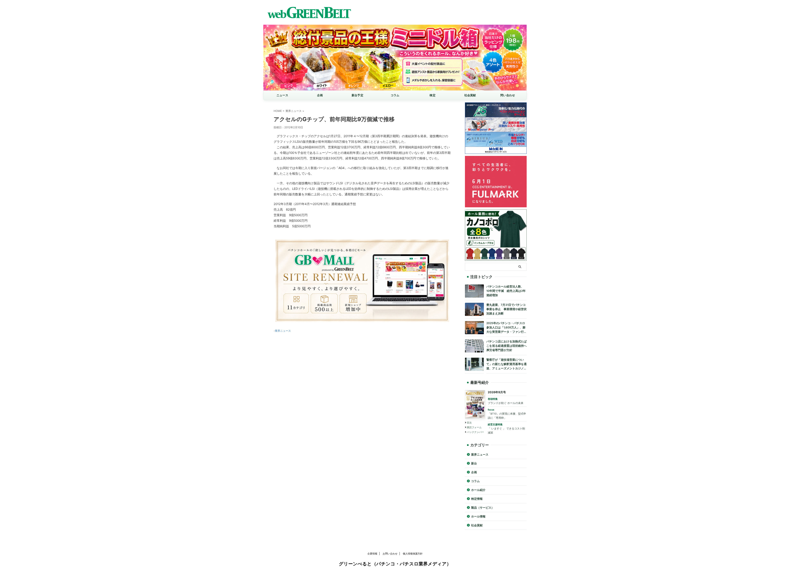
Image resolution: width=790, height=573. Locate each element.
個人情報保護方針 (413, 553)
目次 (469, 422)
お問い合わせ (390, 553)
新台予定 (357, 95)
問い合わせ (507, 95)
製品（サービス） (482, 507)
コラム (395, 95)
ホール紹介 (478, 490)
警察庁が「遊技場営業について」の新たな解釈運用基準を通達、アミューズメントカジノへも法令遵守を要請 (506, 364)
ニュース (282, 95)
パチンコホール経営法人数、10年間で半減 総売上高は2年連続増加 (506, 291)
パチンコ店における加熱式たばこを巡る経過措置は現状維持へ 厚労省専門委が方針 (506, 346)
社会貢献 (470, 95)
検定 (433, 95)
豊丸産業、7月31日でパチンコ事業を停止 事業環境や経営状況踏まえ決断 (506, 309)
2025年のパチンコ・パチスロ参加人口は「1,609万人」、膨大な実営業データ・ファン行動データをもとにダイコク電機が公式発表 (506, 327)
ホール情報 (478, 516)
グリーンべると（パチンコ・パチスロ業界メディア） (395, 563)
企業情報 (372, 553)
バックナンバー (475, 432)
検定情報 (477, 498)
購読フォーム (474, 427)
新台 (474, 463)
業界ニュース (283, 330)
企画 (320, 95)
